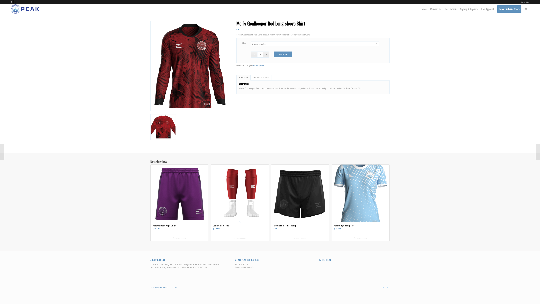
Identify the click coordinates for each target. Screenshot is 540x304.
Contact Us (525, 2)
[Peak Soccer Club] (25, 9)
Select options (180, 238)
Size (244, 43)
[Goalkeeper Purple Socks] (2, 152)
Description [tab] (243, 77)
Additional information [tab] (261, 77)
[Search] (526, 9)
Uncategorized (258, 66)
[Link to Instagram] (12, 2)
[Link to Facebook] (16, 2)
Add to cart (283, 54)
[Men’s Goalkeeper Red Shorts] (538, 152)
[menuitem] (423, 9)
